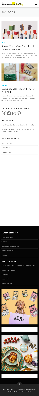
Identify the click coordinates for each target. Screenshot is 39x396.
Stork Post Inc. (7, 143)
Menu (35, 4)
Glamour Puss (6, 152)
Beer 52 (4, 255)
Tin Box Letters (7, 237)
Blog (3, 42)
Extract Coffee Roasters (10, 246)
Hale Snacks (6, 148)
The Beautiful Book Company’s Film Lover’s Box (18, 266)
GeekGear (5, 274)
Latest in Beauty (8, 251)
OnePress (11, 391)
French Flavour (7, 283)
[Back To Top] (19, 384)
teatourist (5, 279)
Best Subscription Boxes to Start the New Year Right (19, 125)
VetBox (4, 242)
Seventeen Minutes (9, 270)
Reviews (4, 85)
